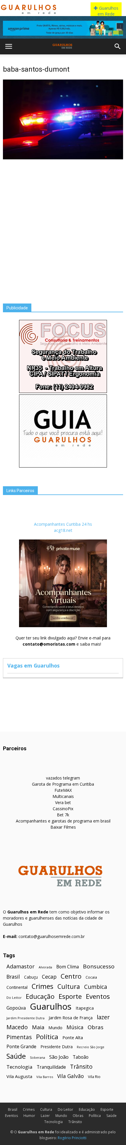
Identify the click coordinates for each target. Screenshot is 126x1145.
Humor (29, 1115)
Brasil (13, 977)
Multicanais (63, 796)
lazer (103, 1017)
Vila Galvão (70, 1076)
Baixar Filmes (63, 827)
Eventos (98, 996)
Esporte (70, 996)
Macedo (17, 1027)
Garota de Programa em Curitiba (63, 784)
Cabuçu (31, 977)
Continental (17, 987)
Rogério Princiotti (72, 1137)
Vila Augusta (19, 1076)
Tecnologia (19, 1067)
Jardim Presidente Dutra (25, 1018)
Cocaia (91, 977)
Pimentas (19, 1037)
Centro (71, 976)
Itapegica (85, 1008)
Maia (38, 1027)
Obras (95, 1027)
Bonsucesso (99, 966)
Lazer (45, 1115)
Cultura (68, 986)
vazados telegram (63, 778)
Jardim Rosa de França (71, 1017)
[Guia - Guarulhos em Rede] (63, 466)
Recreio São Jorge (90, 1047)
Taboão (80, 1057)
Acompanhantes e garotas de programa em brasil (63, 821)
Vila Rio (94, 1076)
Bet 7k (63, 815)
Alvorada (45, 967)
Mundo (55, 1027)
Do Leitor (14, 997)
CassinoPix (63, 808)
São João (59, 1057)
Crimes (42, 986)
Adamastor (20, 966)
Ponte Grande (21, 1047)
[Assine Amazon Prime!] (63, 28)
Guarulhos (50, 1006)
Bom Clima (67, 967)
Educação (40, 996)
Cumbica (95, 987)
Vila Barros (44, 1077)
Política (47, 1037)
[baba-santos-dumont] (63, 158)
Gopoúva (16, 1008)
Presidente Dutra (56, 1046)
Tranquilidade (51, 1067)
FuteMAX (63, 790)
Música (75, 1027)
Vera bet (63, 802)
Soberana (37, 1057)
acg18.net (63, 530)
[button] (118, 46)
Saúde (16, 1056)
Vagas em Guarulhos (33, 665)
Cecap (49, 977)
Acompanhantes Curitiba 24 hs (63, 524)
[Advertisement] (63, 227)
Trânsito (81, 1066)
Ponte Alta (72, 1037)
